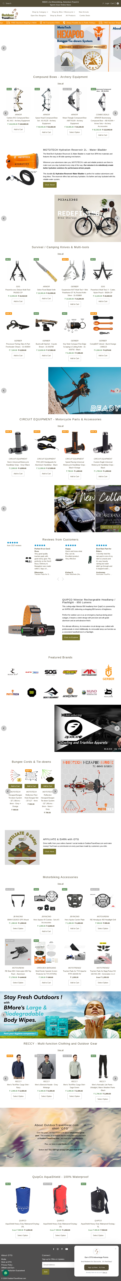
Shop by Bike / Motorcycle (63, 12)
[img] (12, 542)
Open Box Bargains (38, 15)
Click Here (49, 852)
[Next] (117, 48)
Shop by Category (39, 12)
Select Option (74, 132)
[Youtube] (66, 1249)
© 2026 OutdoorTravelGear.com (13, 1278)
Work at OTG (6, 1262)
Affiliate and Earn (7, 1268)
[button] (58, 579)
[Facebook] (53, 1249)
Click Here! (50, 185)
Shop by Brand (56, 15)
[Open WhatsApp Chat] (5, 1273)
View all (60, 83)
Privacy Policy (6, 1265)
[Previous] (3, 48)
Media (3, 1259)
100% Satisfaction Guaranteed (13, 1271)
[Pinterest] (62, 1249)
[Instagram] (57, 1249)
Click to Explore (71, 637)
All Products (71, 15)
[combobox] (21, 3)
